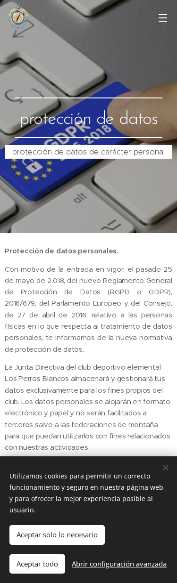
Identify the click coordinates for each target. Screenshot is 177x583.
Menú (162, 17)
